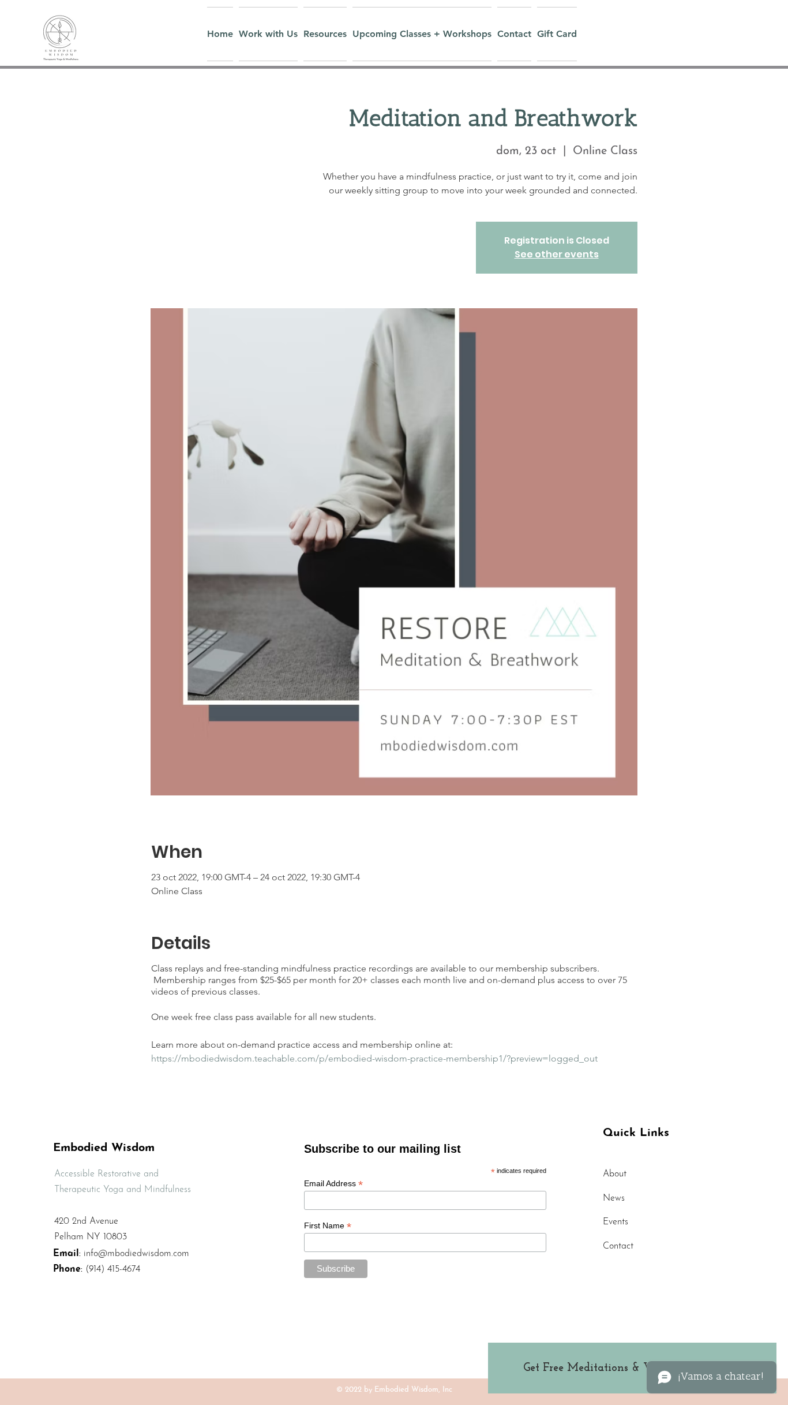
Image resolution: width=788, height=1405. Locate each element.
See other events (557, 254)
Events (615, 1222)
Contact (618, 1246)
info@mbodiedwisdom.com (136, 1253)
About (614, 1174)
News (614, 1198)
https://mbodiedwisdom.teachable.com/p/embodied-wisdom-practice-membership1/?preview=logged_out (374, 1058)
